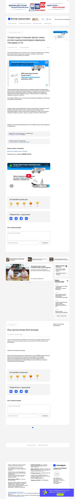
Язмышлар (47, 23)
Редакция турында (25, 23)
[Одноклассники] (16, 218)
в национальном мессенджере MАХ (19, 142)
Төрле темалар (43, 445)
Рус (43, 19)
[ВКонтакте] (11, 218)
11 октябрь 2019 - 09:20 (12, 47)
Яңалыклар (12, 324)
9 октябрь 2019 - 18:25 (12, 334)
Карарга (60, 494)
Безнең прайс (37, 23)
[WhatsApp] (26, 218)
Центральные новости (15, 32)
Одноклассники (18, 151)
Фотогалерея (12, 23)
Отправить (45, 242)
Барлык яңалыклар (61, 315)
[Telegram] (21, 218)
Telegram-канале (15, 134)
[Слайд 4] (30, 282)
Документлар (31, 445)
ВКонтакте (10, 151)
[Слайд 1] (26, 282)
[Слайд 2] (27, 282)
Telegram (24, 151)
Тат (50, 19)
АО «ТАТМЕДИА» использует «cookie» (17, 493)
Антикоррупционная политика (16, 492)
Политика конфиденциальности (16, 496)
